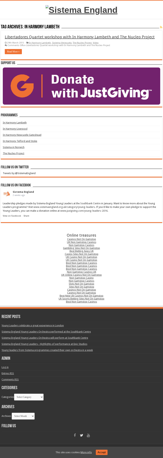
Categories (8, 396)
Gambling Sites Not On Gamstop (81, 248)
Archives (6, 416)
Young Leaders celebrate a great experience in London (33, 325)
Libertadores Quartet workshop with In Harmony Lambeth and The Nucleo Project (80, 37)
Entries (8, 373)
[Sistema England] (81, 9)
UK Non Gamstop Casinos (81, 242)
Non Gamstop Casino (81, 277)
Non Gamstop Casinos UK (81, 271)
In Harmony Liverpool (15, 128)
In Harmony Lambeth (40, 42)
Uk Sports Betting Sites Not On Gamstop (81, 298)
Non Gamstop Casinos (81, 245)
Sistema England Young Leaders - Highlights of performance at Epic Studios (44, 343)
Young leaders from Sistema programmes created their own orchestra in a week (47, 350)
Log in (5, 367)
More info (86, 452)
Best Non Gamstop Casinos (81, 262)
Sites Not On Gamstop (81, 286)
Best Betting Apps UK (82, 251)
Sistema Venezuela (62, 42)
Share (26, 216)
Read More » (13, 51)
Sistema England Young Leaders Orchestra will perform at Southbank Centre (45, 337)
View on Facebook (12, 216)
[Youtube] (88, 435)
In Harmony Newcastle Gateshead (22, 134)
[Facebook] (75, 435)
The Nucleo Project (82, 42)
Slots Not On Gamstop (81, 283)
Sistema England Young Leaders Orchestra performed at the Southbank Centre (46, 331)
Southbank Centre (90, 203)
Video (96, 42)
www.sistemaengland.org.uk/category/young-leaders (64, 206)
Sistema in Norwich (13, 147)
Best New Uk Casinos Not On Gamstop (81, 295)
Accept (102, 452)
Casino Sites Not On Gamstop (81, 254)
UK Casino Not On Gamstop (81, 257)
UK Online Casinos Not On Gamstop (81, 274)
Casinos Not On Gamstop (81, 239)
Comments (10, 379)
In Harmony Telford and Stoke (20, 141)
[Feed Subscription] (161, 27)
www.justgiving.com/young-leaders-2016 (84, 210)
